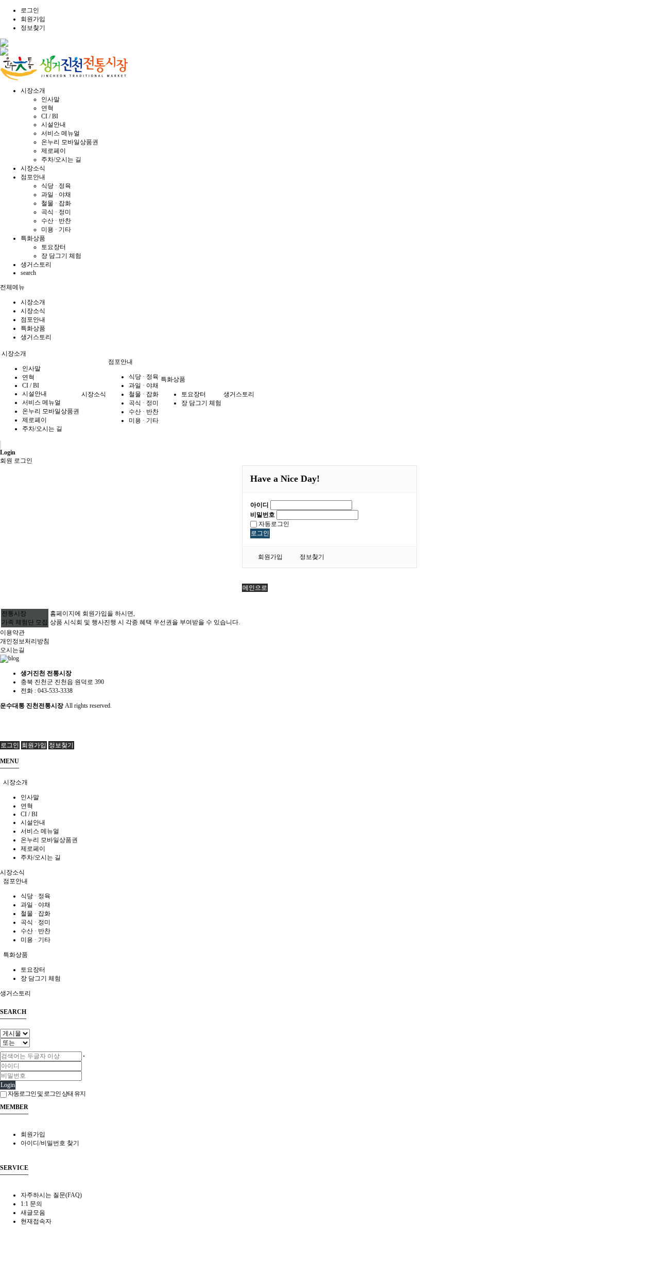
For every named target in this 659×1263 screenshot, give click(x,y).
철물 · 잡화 (56, 203)
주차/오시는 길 (61, 159)
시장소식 (33, 310)
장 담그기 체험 (61, 255)
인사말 (50, 99)
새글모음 (33, 1212)
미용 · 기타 (56, 229)
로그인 (30, 10)
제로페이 (53, 150)
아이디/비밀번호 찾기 (50, 1143)
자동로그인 (273, 524)
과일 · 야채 (56, 194)
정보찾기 (33, 27)
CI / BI (49, 116)
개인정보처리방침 (24, 641)
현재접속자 (36, 1221)
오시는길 (12, 650)
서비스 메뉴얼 (60, 133)
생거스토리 (36, 337)
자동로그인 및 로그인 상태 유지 (46, 1093)
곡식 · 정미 (56, 212)
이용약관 (12, 632)
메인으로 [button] (254, 587)
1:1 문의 (31, 1203)
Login (8, 1085)
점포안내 (33, 319)
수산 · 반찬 (56, 220)
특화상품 (33, 328)
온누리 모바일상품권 (69, 142)
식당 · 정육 (56, 185)
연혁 (47, 108)
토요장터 (53, 247)
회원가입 (33, 19)
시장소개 (33, 302)
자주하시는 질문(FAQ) (51, 1195)
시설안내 (53, 124)
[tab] (329, 782)
